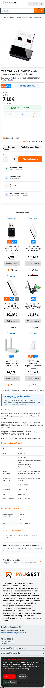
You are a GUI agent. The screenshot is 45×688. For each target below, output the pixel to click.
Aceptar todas (10, 676)
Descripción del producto (11, 390)
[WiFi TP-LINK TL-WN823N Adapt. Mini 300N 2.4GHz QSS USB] (11, 230)
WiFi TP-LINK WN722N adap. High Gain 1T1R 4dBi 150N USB (33, 249)
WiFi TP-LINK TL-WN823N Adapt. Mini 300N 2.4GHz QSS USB (11, 249)
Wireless (37, 17)
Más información (9, 671)
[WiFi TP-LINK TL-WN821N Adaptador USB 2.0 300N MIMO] (11, 288)
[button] (5, 159)
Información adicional (29, 390)
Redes (30, 17)
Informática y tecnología (17, 17)
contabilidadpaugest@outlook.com (13, 633)
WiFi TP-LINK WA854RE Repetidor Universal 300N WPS (33, 364)
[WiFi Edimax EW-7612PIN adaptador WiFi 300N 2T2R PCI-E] (33, 288)
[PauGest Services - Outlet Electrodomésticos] (10, 2)
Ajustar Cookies (10, 682)
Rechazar (22, 676)
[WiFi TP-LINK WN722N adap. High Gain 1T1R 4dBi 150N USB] (33, 230)
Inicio (4, 17)
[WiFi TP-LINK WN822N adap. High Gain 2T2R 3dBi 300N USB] (11, 345)
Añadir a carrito (12, 263)
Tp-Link (13, 78)
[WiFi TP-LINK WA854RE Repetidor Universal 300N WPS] (33, 345)
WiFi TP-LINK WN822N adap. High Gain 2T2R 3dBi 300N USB (12, 364)
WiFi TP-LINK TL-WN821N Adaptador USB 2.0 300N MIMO (11, 307)
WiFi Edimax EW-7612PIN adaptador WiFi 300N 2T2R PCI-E (33, 307)
